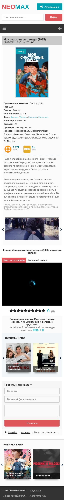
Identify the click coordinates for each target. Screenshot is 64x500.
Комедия (32, 117)
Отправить (32, 423)
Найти (54, 17)
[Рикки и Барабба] (45, 357)
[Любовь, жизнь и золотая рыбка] (17, 464)
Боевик (23, 117)
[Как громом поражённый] (18, 357)
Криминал (43, 117)
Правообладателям (14, 495)
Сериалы (35, 490)
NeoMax (12, 432)
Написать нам (38, 495)
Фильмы (14, 117)
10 (43, 310)
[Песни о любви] (46, 464)
